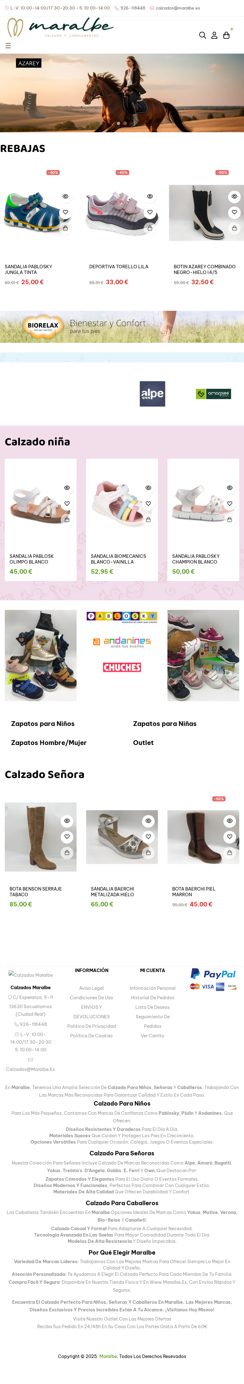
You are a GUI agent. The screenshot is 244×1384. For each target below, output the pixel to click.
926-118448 (33, 1024)
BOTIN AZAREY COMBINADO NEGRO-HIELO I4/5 (205, 269)
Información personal (153, 988)
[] (65, 228)
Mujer (78, 743)
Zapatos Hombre (38, 743)
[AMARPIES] (163, 393)
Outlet (143, 743)
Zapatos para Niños (43, 724)
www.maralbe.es (168, 1282)
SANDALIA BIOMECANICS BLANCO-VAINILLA (41, 559)
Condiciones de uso (91, 998)
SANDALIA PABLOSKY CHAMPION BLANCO (119, 559)
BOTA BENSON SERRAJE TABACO (93, 892)
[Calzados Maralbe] (30, 975)
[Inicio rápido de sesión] (215, 35)
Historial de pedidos (152, 998)
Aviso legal (91, 988)
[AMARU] (224, 393)
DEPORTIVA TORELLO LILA (118, 267)
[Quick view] (65, 197)
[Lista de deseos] (65, 212)
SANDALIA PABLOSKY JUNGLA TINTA (28, 269)
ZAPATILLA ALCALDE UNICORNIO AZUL (200, 559)
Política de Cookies (91, 1036)
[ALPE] (102, 393)
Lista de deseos (152, 1007)
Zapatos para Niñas (165, 724)
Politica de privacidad (91, 1026)
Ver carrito (152, 1036)
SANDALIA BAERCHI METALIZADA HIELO (170, 892)
